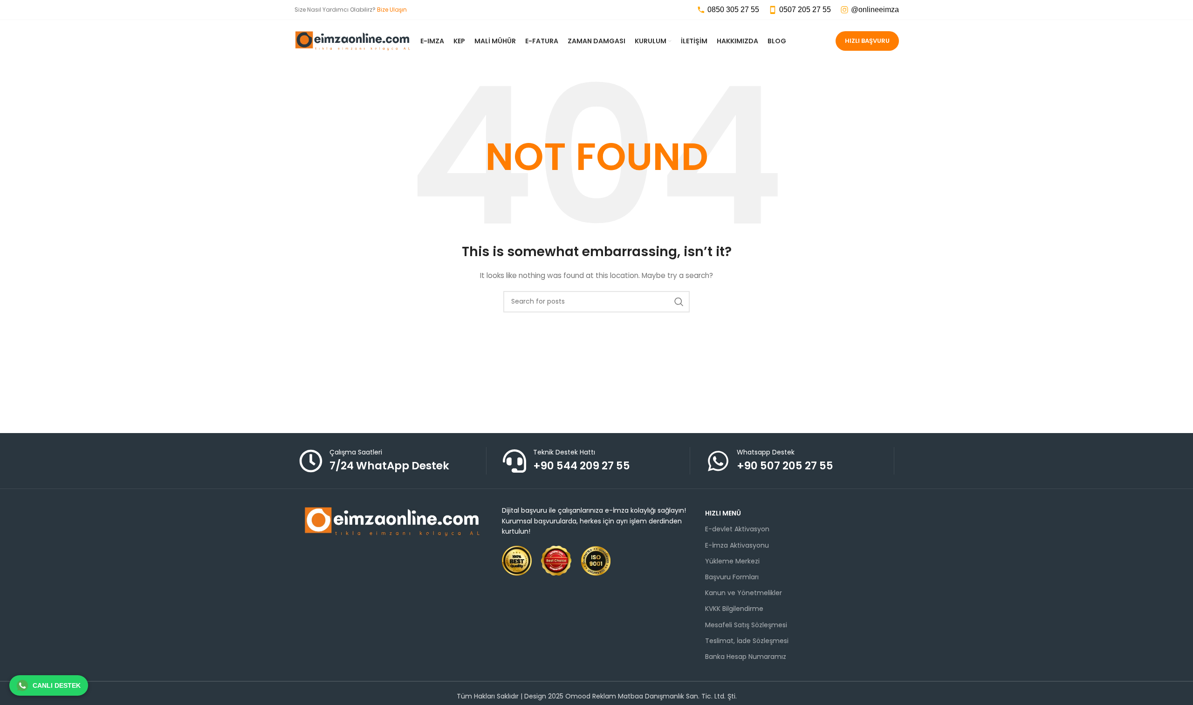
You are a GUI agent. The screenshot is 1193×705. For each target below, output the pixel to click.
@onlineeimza (875, 10)
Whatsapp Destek (766, 452)
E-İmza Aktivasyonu (737, 545)
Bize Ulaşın (392, 10)
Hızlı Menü (723, 513)
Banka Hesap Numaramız (745, 656)
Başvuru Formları (732, 577)
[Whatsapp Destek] (718, 461)
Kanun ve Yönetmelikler (743, 592)
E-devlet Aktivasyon (737, 529)
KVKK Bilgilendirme (734, 608)
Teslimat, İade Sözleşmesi (746, 640)
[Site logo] (353, 40)
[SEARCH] (679, 301)
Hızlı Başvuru (867, 40)
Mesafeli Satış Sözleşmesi (746, 625)
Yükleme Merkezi (732, 561)
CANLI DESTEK (57, 685)
